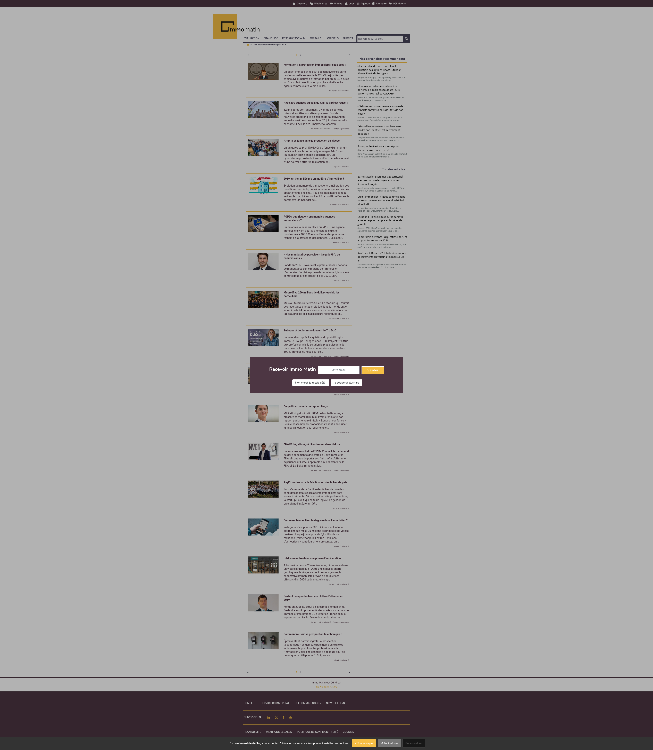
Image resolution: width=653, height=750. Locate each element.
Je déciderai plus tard (346, 383)
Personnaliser (413, 743)
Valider (372, 370)
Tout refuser (390, 743)
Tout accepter (365, 743)
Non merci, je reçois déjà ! (310, 383)
